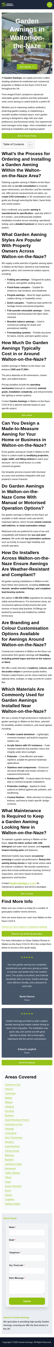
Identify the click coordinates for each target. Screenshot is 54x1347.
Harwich (22, 927)
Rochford (9, 1111)
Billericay (9, 1155)
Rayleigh (9, 1129)
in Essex (23, 883)
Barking (43, 927)
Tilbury (8, 1177)
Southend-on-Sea (13, 1124)
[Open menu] (49, 4)
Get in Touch (27, 894)
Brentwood (10, 1168)
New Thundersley (13, 1137)
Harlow (8, 1195)
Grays (8, 1182)
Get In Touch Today (27, 136)
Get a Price (27, 415)
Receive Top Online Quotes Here (27, 934)
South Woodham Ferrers (17, 1120)
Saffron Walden (12, 1173)
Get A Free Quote (27, 1062)
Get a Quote (25, 67)
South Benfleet (12, 1146)
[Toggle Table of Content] (28, 144)
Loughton (9, 1199)
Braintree (9, 1115)
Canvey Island (12, 1151)
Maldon (8, 1098)
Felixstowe (33, 927)
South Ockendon (13, 1186)
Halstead (9, 1107)
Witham (8, 1102)
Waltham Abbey (12, 1204)
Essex (8, 1190)
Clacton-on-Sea (9, 927)
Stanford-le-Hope (13, 1164)
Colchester (10, 1093)
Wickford (9, 1142)
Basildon (9, 1159)
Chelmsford (10, 1133)
